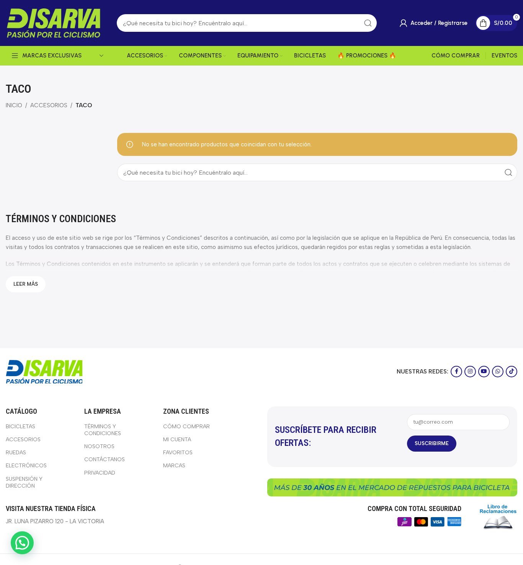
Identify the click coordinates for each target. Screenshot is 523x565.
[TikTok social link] (511, 371)
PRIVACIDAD (99, 473)
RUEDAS (16, 452)
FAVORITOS (178, 452)
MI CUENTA (177, 439)
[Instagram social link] (470, 371)
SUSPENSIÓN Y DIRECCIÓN (24, 482)
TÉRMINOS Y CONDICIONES (102, 430)
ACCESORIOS (48, 105)
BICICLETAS (20, 426)
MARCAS (174, 465)
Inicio (14, 105)
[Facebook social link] (456, 371)
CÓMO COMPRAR (186, 426)
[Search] (508, 172)
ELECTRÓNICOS (26, 465)
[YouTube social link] (484, 371)
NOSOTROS (99, 446)
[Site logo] (53, 22)
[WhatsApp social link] (497, 371)
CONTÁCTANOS (104, 459)
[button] (22, 542)
